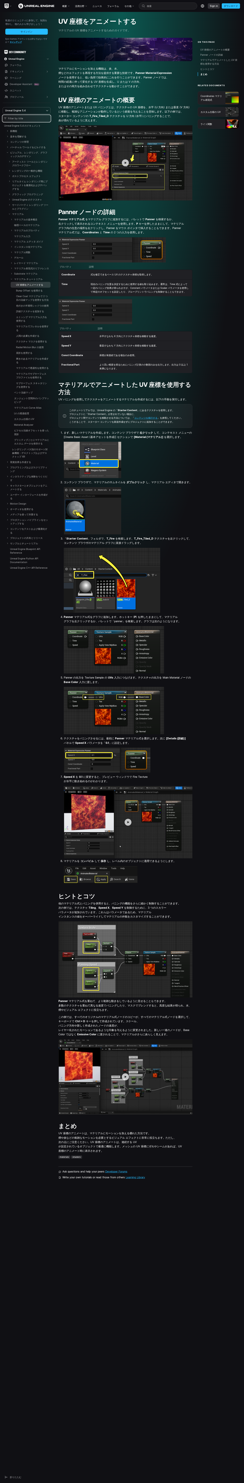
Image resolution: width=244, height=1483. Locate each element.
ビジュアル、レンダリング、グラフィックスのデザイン (28, 154)
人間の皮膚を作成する (27, 335)
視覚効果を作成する (20, 462)
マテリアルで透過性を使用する (32, 368)
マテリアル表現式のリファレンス (31, 268)
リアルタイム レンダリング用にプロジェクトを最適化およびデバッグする (30, 185)
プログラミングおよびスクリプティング (28, 469)
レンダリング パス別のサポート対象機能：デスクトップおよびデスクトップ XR (30, 453)
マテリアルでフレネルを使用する (32, 328)
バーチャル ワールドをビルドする (28, 147)
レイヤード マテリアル (26, 263)
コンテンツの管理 (19, 141)
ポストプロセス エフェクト (26, 176)
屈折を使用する (24, 352)
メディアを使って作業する (24, 514)
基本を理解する (18, 136)
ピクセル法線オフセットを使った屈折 (31, 432)
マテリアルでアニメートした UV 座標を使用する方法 (218, 61)
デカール (18, 257)
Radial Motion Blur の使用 (30, 347)
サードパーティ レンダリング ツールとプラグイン (30, 206)
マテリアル (18, 214)
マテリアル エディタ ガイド (28, 241)
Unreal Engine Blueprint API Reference (25, 551)
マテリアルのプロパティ (27, 230)
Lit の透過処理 (21, 413)
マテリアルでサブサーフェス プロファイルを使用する (31, 375)
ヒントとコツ (207, 69)
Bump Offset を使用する (29, 290)
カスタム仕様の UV (24, 419)
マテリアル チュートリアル (28, 279)
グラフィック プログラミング (27, 194)
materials (64, 1157)
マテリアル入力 (22, 236)
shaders (77, 1157)
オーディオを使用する (21, 509)
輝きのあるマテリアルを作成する (32, 360)
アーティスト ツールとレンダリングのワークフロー (30, 163)
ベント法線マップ (23, 392)
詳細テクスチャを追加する (30, 311)
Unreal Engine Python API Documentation (24, 560)
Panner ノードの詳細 (211, 54)
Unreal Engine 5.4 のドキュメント (22, 125)
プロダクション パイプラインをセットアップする (29, 521)
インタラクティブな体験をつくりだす (28, 478)
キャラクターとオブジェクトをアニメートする (28, 487)
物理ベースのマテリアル (27, 225)
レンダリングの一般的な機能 (27, 170)
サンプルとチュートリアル (24, 543)
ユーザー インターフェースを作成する (29, 496)
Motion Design (18, 503)
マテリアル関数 (22, 252)
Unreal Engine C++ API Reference (28, 567)
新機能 (13, 131)
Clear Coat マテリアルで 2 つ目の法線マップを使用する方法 (32, 298)
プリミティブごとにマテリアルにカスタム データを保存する (31, 441)
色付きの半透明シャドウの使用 (32, 305)
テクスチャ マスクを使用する (31, 341)
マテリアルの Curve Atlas (27, 407)
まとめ (203, 74)
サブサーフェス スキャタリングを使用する (31, 385)
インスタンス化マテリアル (28, 246)
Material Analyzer (23, 424)
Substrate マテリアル (26, 273)
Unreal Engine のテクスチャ (27, 199)
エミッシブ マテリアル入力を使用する (31, 319)
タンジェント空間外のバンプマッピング (31, 400)
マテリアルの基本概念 (25, 219)
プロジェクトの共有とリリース (26, 538)
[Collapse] (7, 152)
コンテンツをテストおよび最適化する (28, 530)
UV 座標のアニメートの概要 (215, 49)
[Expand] (7, 131)
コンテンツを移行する (146, 417)
